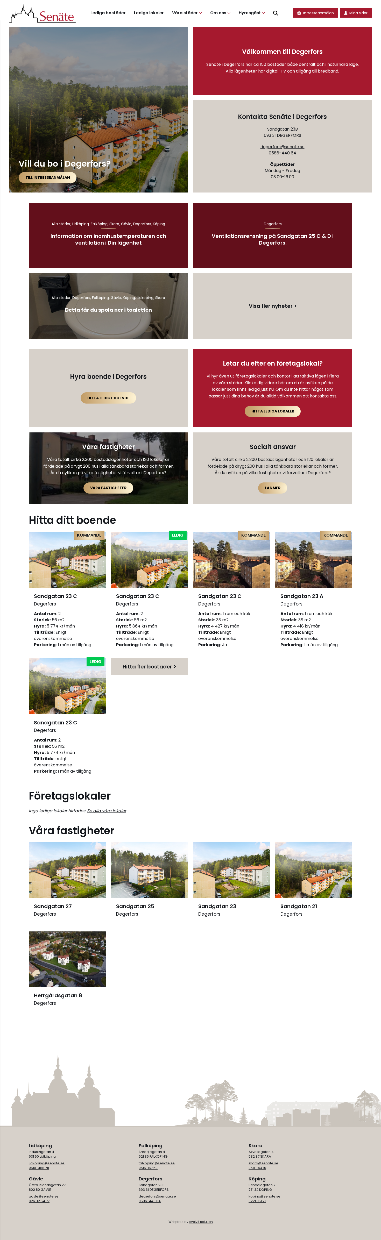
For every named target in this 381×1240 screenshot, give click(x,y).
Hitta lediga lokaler (272, 411)
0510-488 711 (39, 1167)
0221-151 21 (257, 1201)
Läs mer (272, 487)
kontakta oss (323, 396)
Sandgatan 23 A (301, 600)
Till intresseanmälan (47, 177)
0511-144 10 (257, 1167)
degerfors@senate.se (282, 147)
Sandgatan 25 (135, 910)
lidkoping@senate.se (47, 1163)
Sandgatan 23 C (55, 600)
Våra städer (185, 13)
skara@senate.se (263, 1163)
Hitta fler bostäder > (149, 666)
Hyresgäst (250, 13)
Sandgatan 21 (298, 910)
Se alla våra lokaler (106, 811)
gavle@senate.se (44, 1196)
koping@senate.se (264, 1196)
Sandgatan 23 (217, 910)
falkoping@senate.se (157, 1163)
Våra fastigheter (108, 487)
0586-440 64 (282, 153)
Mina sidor (358, 13)
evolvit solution (201, 1222)
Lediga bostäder (108, 13)
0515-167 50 (148, 1167)
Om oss (218, 13)
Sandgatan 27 (53, 910)
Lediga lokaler (149, 13)
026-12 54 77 (39, 1201)
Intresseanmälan (318, 13)
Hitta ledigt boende (108, 398)
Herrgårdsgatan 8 (58, 999)
